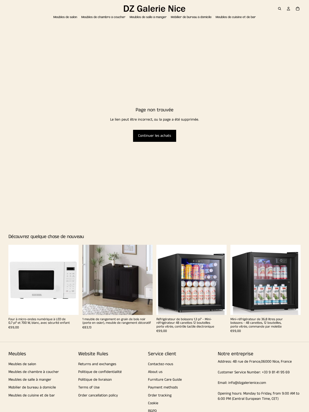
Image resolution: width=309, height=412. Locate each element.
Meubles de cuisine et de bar (31, 395)
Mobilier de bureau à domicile (32, 387)
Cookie (153, 403)
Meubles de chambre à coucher (33, 372)
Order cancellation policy (98, 395)
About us (155, 372)
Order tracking (160, 395)
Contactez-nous (160, 364)
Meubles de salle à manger (29, 379)
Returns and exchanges (97, 364)
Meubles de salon (22, 364)
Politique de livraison (95, 379)
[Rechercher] (279, 8)
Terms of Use (89, 387)
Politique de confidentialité (100, 372)
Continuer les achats (154, 135)
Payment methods (163, 387)
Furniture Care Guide (165, 379)
